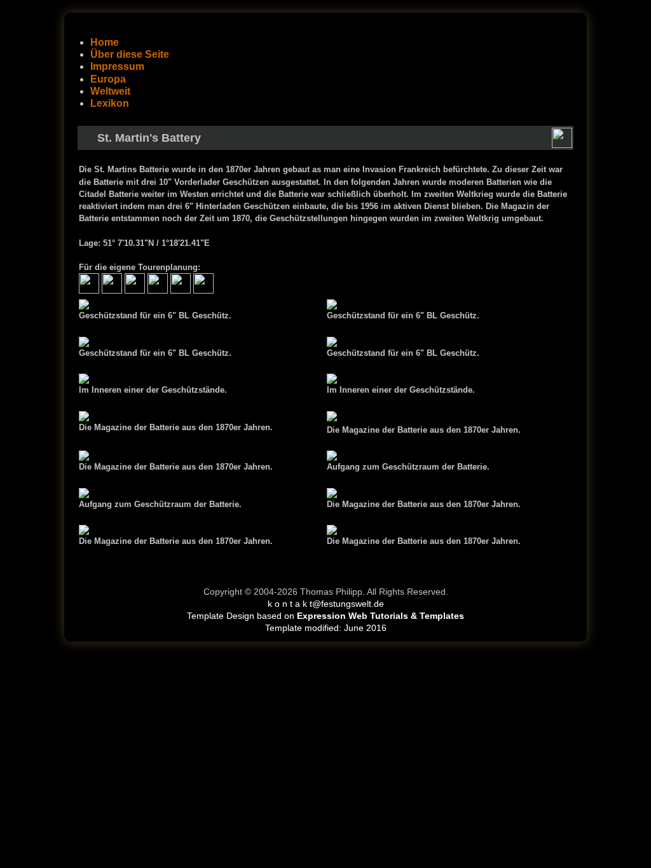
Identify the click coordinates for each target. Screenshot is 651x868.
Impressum (117, 66)
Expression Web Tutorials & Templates (380, 616)
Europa (108, 79)
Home (104, 42)
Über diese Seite (129, 54)
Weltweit (110, 91)
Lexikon (109, 103)
